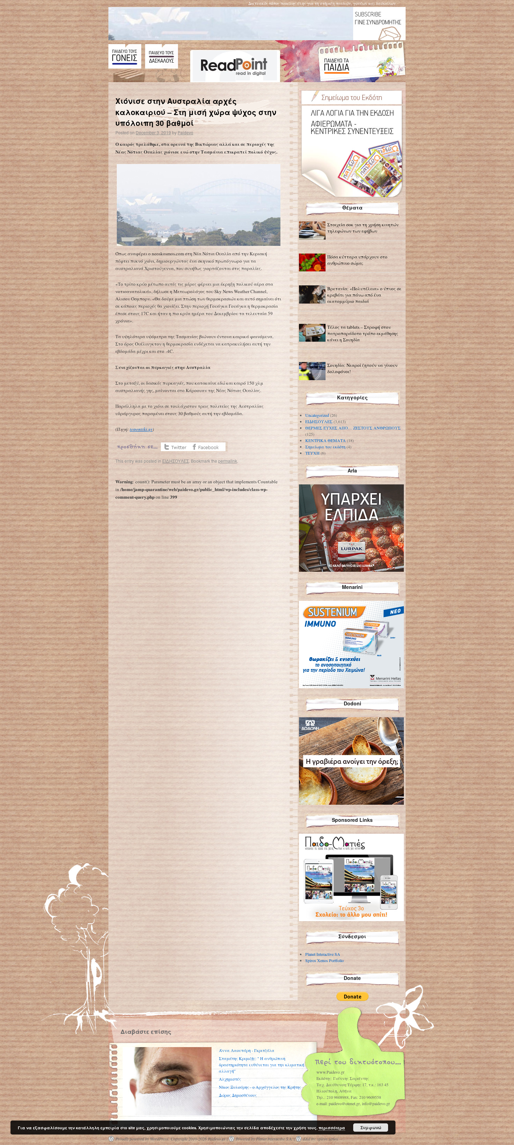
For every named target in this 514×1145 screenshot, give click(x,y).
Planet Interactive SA (322, 954)
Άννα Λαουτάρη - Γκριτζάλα (246, 1050)
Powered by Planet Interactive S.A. (264, 1139)
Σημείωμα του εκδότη (325, 446)
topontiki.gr (141, 429)
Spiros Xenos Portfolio (324, 960)
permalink (227, 461)
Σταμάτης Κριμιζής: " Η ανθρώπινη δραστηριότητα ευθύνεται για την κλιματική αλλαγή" (261, 1064)
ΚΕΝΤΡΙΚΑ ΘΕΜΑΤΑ (325, 440)
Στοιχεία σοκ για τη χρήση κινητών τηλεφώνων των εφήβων (363, 227)
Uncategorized (317, 415)
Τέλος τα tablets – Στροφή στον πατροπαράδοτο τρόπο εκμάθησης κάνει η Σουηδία (362, 333)
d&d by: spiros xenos (320, 1139)
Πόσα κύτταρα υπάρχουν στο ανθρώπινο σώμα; (357, 260)
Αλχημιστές (230, 1079)
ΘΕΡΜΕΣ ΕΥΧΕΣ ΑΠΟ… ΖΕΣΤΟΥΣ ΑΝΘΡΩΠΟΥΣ (353, 428)
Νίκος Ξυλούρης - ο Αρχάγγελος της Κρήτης (260, 1087)
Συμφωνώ (370, 1127)
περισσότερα (332, 1127)
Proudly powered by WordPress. (142, 1139)
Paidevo (185, 132)
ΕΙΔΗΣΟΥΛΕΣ (175, 461)
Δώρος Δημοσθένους (238, 1095)
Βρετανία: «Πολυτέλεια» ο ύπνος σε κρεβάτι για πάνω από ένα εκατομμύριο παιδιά (364, 294)
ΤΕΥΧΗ (312, 453)
